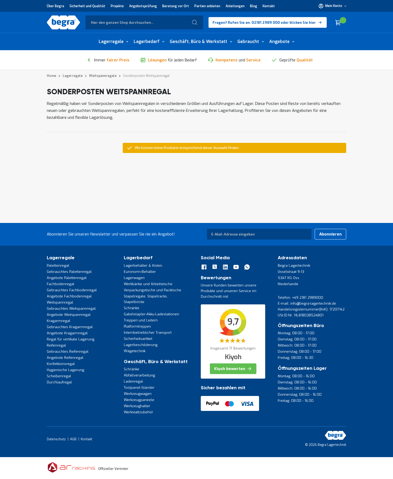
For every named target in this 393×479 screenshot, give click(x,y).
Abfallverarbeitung (139, 375)
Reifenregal (56, 345)
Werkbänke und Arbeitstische (148, 284)
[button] (332, 5)
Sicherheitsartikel (138, 338)
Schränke (131, 308)
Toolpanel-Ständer (139, 387)
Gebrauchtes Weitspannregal (71, 308)
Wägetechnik (134, 351)
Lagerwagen (134, 278)
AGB (73, 439)
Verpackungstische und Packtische (152, 290)
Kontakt (269, 6)
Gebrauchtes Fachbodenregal (72, 290)
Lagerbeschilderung (140, 345)
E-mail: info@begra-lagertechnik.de (307, 303)
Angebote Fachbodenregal (69, 296)
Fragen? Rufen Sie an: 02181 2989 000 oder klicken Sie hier (264, 22)
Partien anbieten (207, 6)
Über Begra (55, 6)
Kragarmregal (58, 321)
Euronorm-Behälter (140, 271)
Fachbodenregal (60, 284)
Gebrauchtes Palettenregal (69, 271)
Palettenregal (58, 265)
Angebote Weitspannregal (69, 314)
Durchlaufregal (59, 382)
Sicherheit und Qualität (87, 6)
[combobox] (144, 22)
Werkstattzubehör (138, 412)
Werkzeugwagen (138, 393)
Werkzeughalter (137, 406)
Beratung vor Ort (175, 6)
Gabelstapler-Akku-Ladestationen (151, 314)
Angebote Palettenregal (67, 278)
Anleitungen (235, 6)
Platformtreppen (137, 326)
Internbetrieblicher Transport (148, 332)
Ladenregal (133, 381)
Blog (253, 6)
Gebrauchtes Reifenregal (67, 351)
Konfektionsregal (61, 364)
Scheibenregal (59, 376)
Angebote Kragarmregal (67, 333)
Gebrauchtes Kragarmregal (70, 327)
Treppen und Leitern (141, 320)
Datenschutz (56, 439)
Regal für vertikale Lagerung (70, 339)
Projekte (117, 6)
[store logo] (63, 22)
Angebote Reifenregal (65, 357)
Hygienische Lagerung (65, 370)
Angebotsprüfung (143, 6)
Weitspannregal (60, 302)
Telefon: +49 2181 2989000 (300, 297)
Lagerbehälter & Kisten (143, 265)
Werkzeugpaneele (139, 400)
